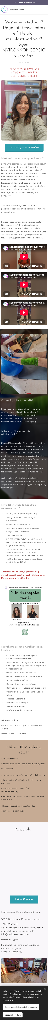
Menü (44, 9)
